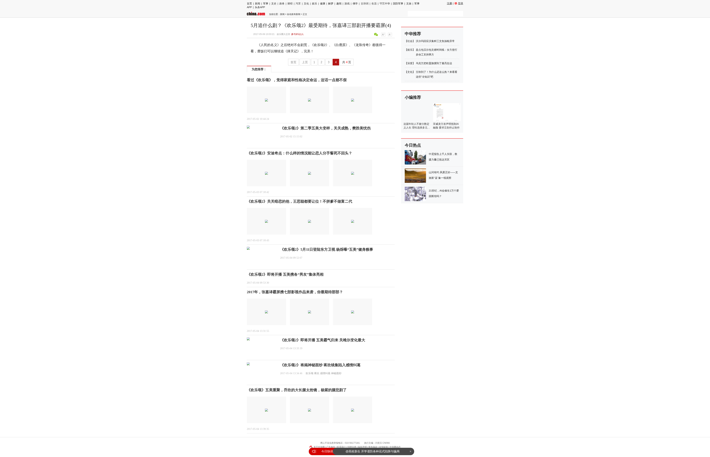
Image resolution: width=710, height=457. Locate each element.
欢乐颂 (309, 373)
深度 (410, 63)
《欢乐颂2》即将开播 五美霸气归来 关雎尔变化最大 (322, 340)
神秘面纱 (336, 373)
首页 (249, 3)
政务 (282, 3)
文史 (273, 3)
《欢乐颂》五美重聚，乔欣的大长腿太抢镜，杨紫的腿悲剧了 (297, 390)
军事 (265, 3)
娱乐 (314, 3)
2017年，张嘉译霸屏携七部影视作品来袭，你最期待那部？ (295, 292)
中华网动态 (395, 447)
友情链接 (383, 447)
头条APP (260, 7)
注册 (449, 3)
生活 (374, 3)
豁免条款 (372, 447)
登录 (460, 3)
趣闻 (339, 3)
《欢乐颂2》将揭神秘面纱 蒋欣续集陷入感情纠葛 (320, 365)
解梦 (330, 3)
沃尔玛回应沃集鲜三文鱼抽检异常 (435, 41)
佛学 (355, 3)
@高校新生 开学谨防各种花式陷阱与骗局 (373, 451)
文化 (306, 3)
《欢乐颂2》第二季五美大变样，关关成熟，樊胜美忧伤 (325, 128)
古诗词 (364, 3)
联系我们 (341, 447)
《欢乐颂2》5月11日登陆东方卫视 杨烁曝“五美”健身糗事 (326, 249)
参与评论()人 (297, 34)
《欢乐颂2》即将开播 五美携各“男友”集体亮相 (285, 274)
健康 (322, 3)
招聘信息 (351, 447)
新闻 (257, 3)
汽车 (298, 3)
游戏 (347, 3)
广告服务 (330, 447)
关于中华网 (319, 447)
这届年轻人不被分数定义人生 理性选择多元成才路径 (416, 127)
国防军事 (398, 3)
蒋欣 (316, 373)
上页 (305, 62)
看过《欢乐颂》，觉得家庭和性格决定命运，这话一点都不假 (297, 80)
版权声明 (362, 447)
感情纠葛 (325, 373)
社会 (410, 41)
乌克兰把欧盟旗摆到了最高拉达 (434, 63)
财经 (290, 3)
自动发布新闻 (293, 14)
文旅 (408, 3)
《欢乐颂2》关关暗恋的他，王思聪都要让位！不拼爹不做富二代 (299, 201)
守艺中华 (385, 3)
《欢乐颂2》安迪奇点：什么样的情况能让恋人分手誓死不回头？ (299, 153)
